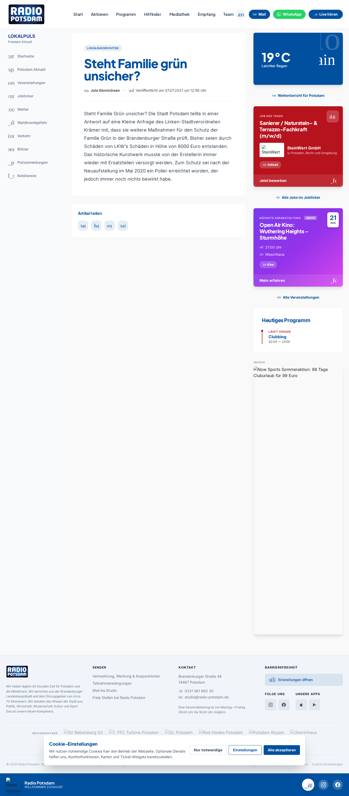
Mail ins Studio (104, 690)
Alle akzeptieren (282, 750)
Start (78, 14)
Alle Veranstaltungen (297, 297)
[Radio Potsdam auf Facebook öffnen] (338, 785)
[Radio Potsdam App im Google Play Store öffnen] (314, 704)
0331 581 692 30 (196, 691)
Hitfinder (152, 14)
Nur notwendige (208, 750)
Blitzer (16, 149)
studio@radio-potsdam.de (204, 697)
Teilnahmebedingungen (112, 683)
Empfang (206, 14)
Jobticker (19, 96)
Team (228, 14)
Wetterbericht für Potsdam (297, 95)
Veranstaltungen (25, 82)
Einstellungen (245, 750)
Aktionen (99, 14)
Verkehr (17, 136)
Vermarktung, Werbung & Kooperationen (126, 676)
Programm (126, 14)
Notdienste (20, 175)
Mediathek (179, 14)
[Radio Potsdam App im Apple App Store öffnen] (301, 704)
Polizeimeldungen (26, 162)
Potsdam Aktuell (24, 69)
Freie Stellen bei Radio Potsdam (118, 697)
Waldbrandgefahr (25, 122)
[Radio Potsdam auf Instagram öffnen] (323, 785)
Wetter (16, 109)
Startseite (19, 56)
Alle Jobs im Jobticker (297, 197)
